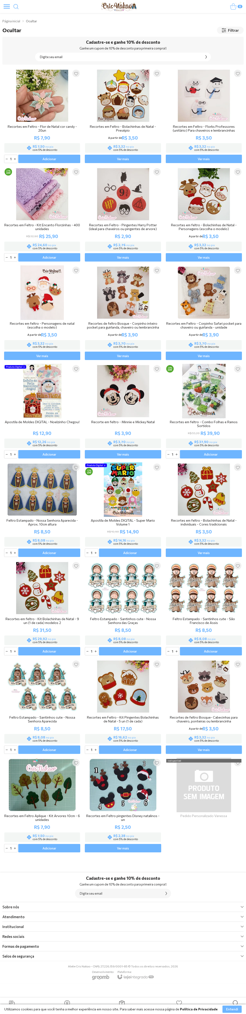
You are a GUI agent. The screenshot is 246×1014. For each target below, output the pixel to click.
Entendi (232, 1009)
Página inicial (11, 21)
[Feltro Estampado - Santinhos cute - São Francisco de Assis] (203, 608)
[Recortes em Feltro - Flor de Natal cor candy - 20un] (42, 116)
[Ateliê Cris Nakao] (119, 6)
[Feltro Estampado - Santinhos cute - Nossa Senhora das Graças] (122, 608)
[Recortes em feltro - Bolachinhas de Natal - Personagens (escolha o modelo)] (203, 214)
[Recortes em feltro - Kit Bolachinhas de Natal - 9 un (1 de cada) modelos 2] (42, 608)
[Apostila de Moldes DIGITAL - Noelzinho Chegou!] (42, 411)
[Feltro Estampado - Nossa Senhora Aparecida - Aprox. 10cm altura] (42, 510)
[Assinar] (206, 57)
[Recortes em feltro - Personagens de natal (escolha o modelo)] (42, 313)
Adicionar (49, 159)
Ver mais (123, 159)
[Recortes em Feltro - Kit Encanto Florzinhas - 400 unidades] (42, 214)
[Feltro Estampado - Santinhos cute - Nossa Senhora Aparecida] (42, 707)
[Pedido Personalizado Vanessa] (203, 805)
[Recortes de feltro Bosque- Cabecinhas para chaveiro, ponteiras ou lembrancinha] (203, 707)
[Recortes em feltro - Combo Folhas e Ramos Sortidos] (203, 411)
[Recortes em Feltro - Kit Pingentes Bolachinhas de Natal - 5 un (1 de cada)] (122, 707)
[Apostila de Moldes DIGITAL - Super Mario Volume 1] (122, 510)
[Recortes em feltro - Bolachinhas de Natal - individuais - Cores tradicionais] (203, 510)
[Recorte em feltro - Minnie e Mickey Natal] (122, 411)
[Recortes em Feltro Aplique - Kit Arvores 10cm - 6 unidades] (42, 805)
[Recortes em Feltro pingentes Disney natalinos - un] (122, 805)
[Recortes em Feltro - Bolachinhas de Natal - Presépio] (122, 116)
